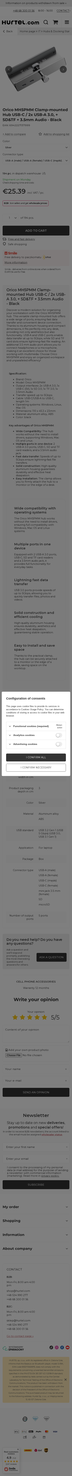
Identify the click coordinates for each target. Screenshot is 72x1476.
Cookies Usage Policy (32, 709)
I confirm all (36, 757)
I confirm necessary (36, 767)
